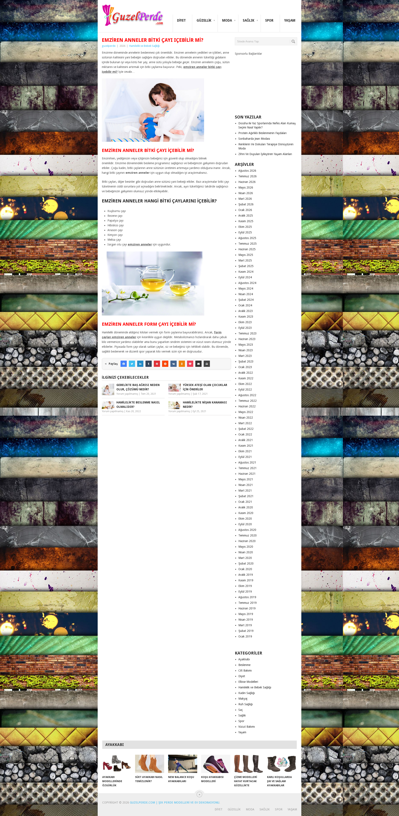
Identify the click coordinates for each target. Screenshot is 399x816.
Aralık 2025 (245, 215)
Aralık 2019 (245, 574)
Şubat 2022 (246, 428)
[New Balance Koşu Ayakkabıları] (182, 764)
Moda (227, 20)
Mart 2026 (245, 198)
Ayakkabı (244, 659)
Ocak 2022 (245, 434)
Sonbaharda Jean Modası (254, 138)
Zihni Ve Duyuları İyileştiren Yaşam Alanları (265, 154)
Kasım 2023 (245, 316)
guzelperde (109, 45)
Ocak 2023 (245, 367)
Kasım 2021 (245, 445)
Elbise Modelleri (248, 681)
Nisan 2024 (245, 294)
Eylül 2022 (245, 389)
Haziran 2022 (247, 406)
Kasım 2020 (245, 513)
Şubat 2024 (246, 299)
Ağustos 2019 (247, 597)
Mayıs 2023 (245, 344)
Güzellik (204, 20)
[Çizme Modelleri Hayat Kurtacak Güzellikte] (248, 764)
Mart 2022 (245, 423)
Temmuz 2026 (247, 176)
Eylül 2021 (245, 457)
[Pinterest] (157, 363)
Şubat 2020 (246, 563)
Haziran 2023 (247, 339)
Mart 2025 (245, 260)
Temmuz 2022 (247, 400)
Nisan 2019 (245, 619)
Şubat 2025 (246, 266)
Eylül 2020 (245, 524)
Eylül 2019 (245, 591)
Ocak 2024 (245, 305)
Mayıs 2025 (245, 254)
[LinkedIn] (140, 363)
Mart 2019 (245, 625)
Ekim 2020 (245, 518)
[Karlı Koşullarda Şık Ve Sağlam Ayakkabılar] (281, 764)
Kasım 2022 (245, 378)
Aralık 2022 (245, 372)
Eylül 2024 (245, 277)
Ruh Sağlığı (245, 704)
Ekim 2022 (245, 384)
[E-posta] (198, 363)
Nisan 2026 (245, 193)
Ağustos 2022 (247, 395)
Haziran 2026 (247, 182)
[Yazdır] (206, 363)
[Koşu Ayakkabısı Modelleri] (215, 764)
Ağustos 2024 (247, 283)
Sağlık (248, 20)
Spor (269, 20)
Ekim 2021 (245, 451)
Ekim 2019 (245, 586)
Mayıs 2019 (245, 614)
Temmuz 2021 (247, 468)
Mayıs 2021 (245, 479)
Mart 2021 (245, 490)
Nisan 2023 (245, 350)
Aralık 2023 (245, 311)
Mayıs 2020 (245, 546)
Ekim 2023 (245, 322)
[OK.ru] (182, 363)
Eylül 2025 (245, 232)
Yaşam (289, 20)
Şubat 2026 (246, 204)
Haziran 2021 (247, 473)
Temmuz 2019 (247, 602)
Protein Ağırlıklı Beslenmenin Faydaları (262, 133)
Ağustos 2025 (247, 238)
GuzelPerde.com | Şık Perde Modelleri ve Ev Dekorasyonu (174, 802)
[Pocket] (190, 363)
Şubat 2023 (246, 361)
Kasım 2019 (245, 580)
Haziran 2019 (247, 608)
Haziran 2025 (247, 249)
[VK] (173, 363)
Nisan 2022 (245, 417)
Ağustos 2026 (247, 170)
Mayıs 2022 (245, 412)
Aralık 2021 (245, 440)
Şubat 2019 (246, 630)
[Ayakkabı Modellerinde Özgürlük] (116, 764)
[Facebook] (123, 363)
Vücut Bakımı (246, 726)
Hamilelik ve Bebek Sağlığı (144, 45)
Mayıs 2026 (245, 187)
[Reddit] (165, 363)
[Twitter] (132, 363)
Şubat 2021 (246, 496)
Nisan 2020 (245, 552)
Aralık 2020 (245, 507)
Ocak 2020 (245, 569)
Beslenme (244, 665)
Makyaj (242, 698)
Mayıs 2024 (245, 288)
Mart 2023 (245, 355)
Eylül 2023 (245, 327)
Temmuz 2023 (247, 333)
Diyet (181, 20)
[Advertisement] (266, 82)
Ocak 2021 (245, 501)
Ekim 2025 (245, 226)
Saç (240, 709)
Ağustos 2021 (247, 462)
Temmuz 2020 (247, 535)
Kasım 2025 (245, 221)
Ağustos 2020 (247, 529)
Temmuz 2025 (247, 243)
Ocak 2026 (245, 210)
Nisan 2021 (245, 485)
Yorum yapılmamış (127, 393)
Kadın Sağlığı (246, 693)
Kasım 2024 (245, 271)
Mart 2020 (245, 558)
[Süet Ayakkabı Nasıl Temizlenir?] (149, 764)
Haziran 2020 (247, 541)
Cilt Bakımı (245, 670)
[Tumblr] (148, 363)
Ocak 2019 (245, 636)
